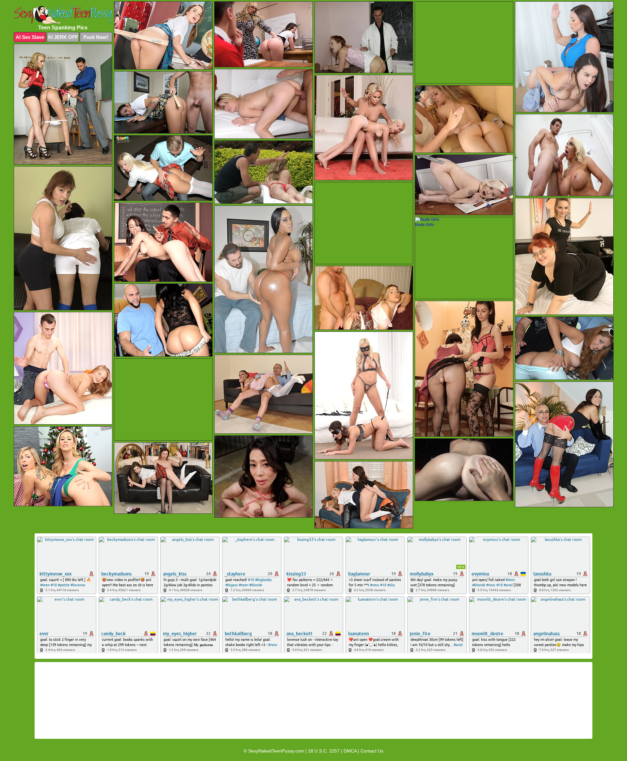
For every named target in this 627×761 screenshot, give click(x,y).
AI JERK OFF (63, 37)
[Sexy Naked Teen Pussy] (63, 14)
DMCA (350, 750)
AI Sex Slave (30, 37)
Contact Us (372, 750)
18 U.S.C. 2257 (324, 750)
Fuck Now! (96, 37)
